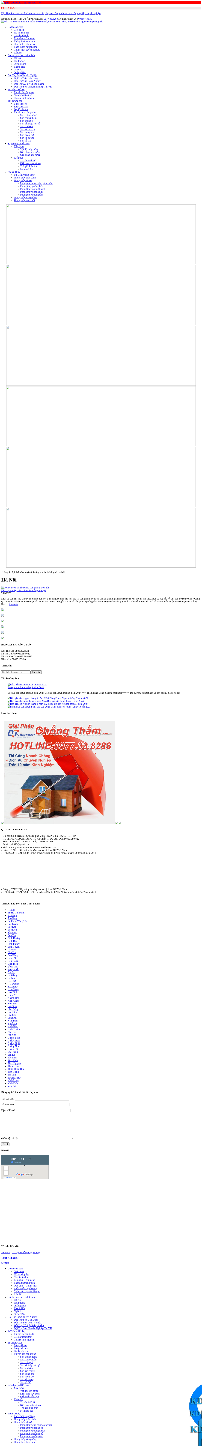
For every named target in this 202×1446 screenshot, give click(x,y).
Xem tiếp (13, 604)
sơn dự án (181, 1192)
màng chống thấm (93, 1240)
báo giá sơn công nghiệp (158, 1186)
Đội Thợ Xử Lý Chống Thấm (29, 83)
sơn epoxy (149, 1194)
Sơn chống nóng (28, 115)
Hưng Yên (13, 995)
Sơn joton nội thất (108, 1206)
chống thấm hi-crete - (73, 1240)
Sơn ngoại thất (31, 1194)
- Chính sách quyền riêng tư (15, 875)
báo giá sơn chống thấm (132, 1186)
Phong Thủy (14, 172)
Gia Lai (11, 972)
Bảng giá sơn (20, 103)
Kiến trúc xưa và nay (30, 163)
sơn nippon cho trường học (57, 1217)
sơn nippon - (136, 1211)
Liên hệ (17, 52)
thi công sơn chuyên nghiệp (118, 1223)
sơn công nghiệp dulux (101, 1234)
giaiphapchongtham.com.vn (23, 1237)
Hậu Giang (13, 989)
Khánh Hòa (13, 998)
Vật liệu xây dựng (29, 149)
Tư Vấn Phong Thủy (24, 174)
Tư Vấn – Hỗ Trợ (16, 89)
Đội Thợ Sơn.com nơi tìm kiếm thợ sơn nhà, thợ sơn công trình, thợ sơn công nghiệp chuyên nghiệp (51, 13)
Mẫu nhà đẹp (26, 169)
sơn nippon (191, 1220)
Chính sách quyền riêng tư (27, 49)
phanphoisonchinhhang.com (89, 1217)
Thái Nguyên (14, 1063)
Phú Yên (12, 1034)
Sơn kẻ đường (27, 137)
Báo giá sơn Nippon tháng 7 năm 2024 (68, 698)
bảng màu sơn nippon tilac (55, 1211)
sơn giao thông (13, 1220)
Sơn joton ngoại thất (129, 1206)
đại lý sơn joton (159, 1206)
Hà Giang (12, 975)
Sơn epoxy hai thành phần (138, 1189)
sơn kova (155, 1220)
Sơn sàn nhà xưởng (181, 1189)
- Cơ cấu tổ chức (9, 872)
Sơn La (11, 1054)
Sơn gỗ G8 (25, 140)
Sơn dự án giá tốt (23, 1189)
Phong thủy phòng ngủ (31, 191)
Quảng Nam (14, 1040)
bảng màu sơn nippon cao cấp (25, 1211)
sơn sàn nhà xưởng (40, 1220)
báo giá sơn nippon (70, 1186)
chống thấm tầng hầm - (142, 1237)
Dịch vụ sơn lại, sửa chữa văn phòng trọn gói (23, 590)
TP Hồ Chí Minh (16, 912)
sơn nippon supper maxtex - (180, 1214)
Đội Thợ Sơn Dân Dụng (26, 78)
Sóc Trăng (13, 1052)
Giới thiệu (19, 29)
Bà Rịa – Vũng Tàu (17, 921)
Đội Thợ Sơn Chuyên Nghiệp (22, 75)
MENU (5, 1263)
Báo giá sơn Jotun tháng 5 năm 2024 (65, 701)
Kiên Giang (13, 1000)
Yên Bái (12, 1086)
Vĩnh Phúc (13, 1083)
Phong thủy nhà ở (23, 180)
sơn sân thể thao (60, 1220)
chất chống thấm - (17, 1240)
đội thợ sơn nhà (74, 1223)
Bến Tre (12, 935)
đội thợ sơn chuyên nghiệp (177, 1225)
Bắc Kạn (12, 926)
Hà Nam (12, 978)
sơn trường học (105, 1194)
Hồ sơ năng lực (21, 32)
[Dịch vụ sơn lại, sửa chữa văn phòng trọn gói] (25, 587)
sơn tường (109, 1217)
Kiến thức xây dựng (30, 152)
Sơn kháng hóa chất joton (153, 1203)
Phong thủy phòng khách (32, 189)
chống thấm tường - (91, 1237)
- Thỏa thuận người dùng (13, 878)
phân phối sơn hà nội (125, 1220)
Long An (12, 1017)
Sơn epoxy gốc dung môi (161, 1192)
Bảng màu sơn (21, 106)
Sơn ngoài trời (27, 135)
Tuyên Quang (14, 1077)
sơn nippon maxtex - (156, 1214)
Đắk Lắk (12, 958)
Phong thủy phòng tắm (31, 194)
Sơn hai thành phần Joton (51, 1192)
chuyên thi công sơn (93, 1223)
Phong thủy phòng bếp (31, 186)
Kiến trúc (18, 157)
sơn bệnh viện (122, 1194)
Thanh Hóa (19, 66)
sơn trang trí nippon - (17, 1214)
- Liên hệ (5, 884)
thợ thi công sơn (127, 1228)
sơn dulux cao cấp (123, 1234)
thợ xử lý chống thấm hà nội (57, 1225)
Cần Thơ (12, 952)
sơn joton (45, 1194)
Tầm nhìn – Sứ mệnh (24, 38)
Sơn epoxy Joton (28, 1192)
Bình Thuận (14, 946)
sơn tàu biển (85, 1220)
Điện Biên (13, 963)
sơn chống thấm (138, 1217)
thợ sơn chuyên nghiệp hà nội (27, 1225)
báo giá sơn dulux (11, 1186)
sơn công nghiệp (157, 1217)
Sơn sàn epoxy (27, 129)
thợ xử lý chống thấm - (133, 1225)
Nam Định (13, 1020)
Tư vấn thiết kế (27, 160)
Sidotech (5, 1252)
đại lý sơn (56, 1194)
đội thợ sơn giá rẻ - (28, 1223)
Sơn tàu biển (26, 126)
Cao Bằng (13, 955)
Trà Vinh (12, 1074)
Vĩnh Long (13, 1080)
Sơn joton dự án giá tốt (37, 1200)
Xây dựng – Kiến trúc (19, 143)
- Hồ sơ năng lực (9, 866)
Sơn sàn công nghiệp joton (135, 1200)
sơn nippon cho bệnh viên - (29, 1217)
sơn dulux (143, 1220)
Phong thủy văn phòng (25, 197)
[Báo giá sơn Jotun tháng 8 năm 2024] (27, 684)
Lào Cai (12, 1015)
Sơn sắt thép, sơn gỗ (30, 123)
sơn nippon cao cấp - (134, 1214)
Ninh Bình (13, 1026)
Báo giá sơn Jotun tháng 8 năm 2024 (26, 687)
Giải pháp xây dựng (30, 155)
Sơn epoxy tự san (116, 1192)
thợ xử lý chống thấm (57, 1231)
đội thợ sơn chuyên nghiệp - (52, 1223)
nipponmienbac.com (106, 1208)
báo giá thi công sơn (183, 1186)
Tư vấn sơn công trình (25, 112)
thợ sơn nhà (161, 1223)
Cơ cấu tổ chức (21, 35)
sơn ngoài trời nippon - (63, 1214)
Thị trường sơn (15, 100)
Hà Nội (17, 58)
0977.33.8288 (51, 18)
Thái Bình (13, 1060)
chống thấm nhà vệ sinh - (50, 1237)
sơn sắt (73, 1220)
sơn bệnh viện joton (46, 1208)
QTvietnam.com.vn (13, 1181)
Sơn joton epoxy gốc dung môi (40, 1206)
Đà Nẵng (12, 915)
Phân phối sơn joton (179, 1206)
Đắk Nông (13, 961)
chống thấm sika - (53, 1240)
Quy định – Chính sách (25, 44)
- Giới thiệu (7, 864)
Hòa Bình (12, 992)
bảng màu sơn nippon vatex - (83, 1211)
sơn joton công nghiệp (86, 1206)
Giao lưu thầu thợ (22, 95)
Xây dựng (19, 146)
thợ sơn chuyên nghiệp (179, 1223)
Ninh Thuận (14, 1029)
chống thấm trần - (72, 1237)
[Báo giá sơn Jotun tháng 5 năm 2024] (27, 701)
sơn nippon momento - (154, 1211)
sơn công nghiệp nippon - (88, 1214)
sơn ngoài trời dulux (79, 1234)
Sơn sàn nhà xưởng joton (25, 1203)
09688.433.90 (85, 18)
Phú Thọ (12, 1032)
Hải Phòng (19, 61)
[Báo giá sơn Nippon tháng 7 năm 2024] (28, 698)
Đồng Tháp (13, 969)
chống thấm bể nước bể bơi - (116, 1237)
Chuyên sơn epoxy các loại (78, 1189)
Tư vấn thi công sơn (24, 92)
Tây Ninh (12, 1057)
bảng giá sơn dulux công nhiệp (20, 1234)
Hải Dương (13, 983)
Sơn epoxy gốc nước (137, 1192)
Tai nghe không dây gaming (26, 1252)
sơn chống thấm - (35, 1240)
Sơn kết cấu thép (162, 1189)
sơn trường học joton (24, 1208)
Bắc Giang (13, 924)
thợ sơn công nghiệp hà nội (85, 1225)
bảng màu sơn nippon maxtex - (114, 1211)
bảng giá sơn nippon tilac (152, 1208)
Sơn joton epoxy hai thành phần (166, 1200)
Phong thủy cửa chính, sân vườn (36, 183)
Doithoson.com (15, 27)
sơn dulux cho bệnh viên (163, 1234)
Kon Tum (12, 1003)
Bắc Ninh (12, 932)
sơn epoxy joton (84, 1208)
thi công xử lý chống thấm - (168, 1237)
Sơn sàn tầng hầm (74, 1192)
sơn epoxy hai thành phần (180, 1217)
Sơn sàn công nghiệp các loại (108, 1189)
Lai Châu (12, 1006)
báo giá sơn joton (30, 1186)
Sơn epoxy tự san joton (179, 1203)
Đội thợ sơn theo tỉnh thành (21, 55)
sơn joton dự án (65, 1206)
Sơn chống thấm (28, 118)
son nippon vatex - (175, 1211)
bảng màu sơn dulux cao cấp (161, 1231)
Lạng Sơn (12, 1012)
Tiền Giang (13, 1071)
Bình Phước (14, 944)
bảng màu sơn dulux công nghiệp (129, 1231)
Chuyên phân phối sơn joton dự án (67, 1200)
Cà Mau (12, 949)
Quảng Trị (13, 1049)
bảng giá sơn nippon (127, 1208)
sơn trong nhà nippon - (40, 1214)
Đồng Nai (13, 966)
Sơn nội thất (16, 1194)
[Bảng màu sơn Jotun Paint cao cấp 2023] (29, 706)
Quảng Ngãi (14, 1043)
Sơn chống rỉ (26, 120)
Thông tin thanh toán (24, 41)
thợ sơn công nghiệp (111, 1225)
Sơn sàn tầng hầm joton (126, 1203)
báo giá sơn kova (90, 1186)
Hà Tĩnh (12, 980)
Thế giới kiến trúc (29, 166)
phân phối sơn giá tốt (103, 1220)
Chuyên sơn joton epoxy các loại (103, 1200)
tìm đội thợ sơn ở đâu (143, 1223)
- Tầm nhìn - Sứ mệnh (12, 869)
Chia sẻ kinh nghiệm (24, 98)
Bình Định (13, 941)
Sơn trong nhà (27, 132)
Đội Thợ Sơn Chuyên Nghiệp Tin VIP (33, 86)
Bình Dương (14, 938)
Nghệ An (18, 69)
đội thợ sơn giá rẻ (154, 1225)
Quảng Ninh (20, 64)
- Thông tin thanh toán (12, 881)
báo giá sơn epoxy (110, 1186)
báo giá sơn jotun (50, 1186)
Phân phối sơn (70, 1194)
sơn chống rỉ (122, 1217)
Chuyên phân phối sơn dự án (48, 1189)
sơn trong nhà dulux (58, 1234)
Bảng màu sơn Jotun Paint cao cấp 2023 (71, 706)
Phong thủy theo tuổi (24, 200)
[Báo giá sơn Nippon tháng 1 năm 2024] (28, 703)
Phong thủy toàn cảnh (25, 177)
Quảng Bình (20, 72)
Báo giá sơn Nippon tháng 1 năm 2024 (68, 703)
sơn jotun (167, 1220)
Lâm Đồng (13, 1009)
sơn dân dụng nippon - (112, 1214)
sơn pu (26, 1220)
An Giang (13, 918)
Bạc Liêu (12, 929)
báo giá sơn (136, 1194)
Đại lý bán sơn (21, 109)
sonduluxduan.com (82, 1231)
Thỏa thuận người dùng (25, 46)
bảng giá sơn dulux (101, 1231)
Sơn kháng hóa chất (95, 1192)
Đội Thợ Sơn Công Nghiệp (27, 81)
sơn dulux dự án (141, 1234)
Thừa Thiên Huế (16, 1069)
